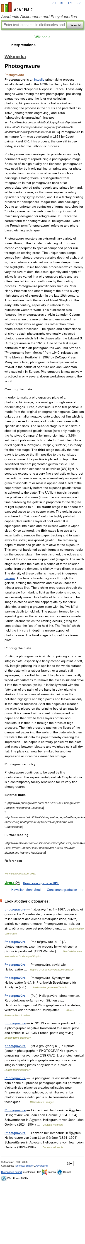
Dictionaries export (11, 1172)
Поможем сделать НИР (41, 883)
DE (62, 3)
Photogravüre (15, 964)
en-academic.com (17, 7)
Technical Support (24, 1165)
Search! (75, 25)
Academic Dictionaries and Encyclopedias (39, 16)
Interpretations (23, 45)
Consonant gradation (62, 889)
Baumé (10, 578)
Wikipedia (42, 37)
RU (53, 3)
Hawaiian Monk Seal (26, 889)
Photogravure (15, 942)
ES (70, 3)
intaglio (39, 79)
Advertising (41, 1165)
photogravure (15, 909)
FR (78, 3)
